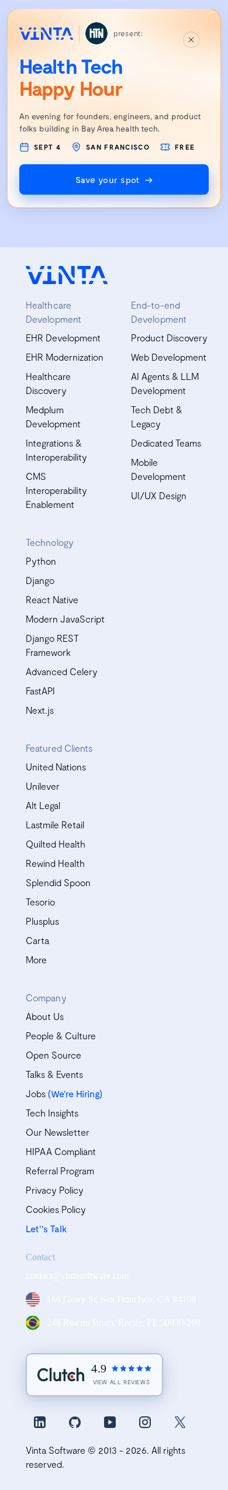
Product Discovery (169, 337)
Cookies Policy (56, 1209)
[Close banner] (191, 40)
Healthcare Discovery (48, 383)
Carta (37, 940)
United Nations (56, 766)
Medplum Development (53, 416)
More (36, 959)
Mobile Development (158, 469)
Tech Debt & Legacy (156, 416)
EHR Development (63, 337)
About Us (45, 1016)
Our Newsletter (57, 1132)
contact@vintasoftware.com (77, 1276)
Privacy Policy (55, 1189)
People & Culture (61, 1035)
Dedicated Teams (166, 442)
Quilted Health (55, 843)
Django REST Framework (52, 645)
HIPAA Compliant (61, 1151)
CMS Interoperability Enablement (56, 490)
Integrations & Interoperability (56, 449)
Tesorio (40, 901)
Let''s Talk (46, 1228)
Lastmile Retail (55, 824)
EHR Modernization (64, 356)
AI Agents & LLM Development (165, 383)
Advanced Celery (62, 671)
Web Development (168, 356)
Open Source (53, 1054)
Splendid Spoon (58, 882)
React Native (52, 599)
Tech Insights (52, 1112)
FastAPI (40, 690)
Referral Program (60, 1170)
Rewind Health (55, 863)
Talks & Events (54, 1074)
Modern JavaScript (65, 618)
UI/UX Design (158, 495)
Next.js (40, 709)
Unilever (43, 785)
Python (41, 560)
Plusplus (42, 921)
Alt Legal (43, 805)
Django (40, 580)
